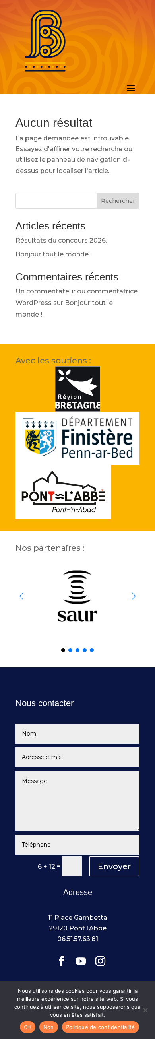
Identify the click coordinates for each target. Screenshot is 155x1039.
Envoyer (114, 866)
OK (27, 1027)
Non (48, 1027)
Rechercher (118, 200)
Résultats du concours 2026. (61, 240)
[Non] (145, 1010)
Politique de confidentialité (100, 1027)
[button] (134, 596)
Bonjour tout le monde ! (53, 254)
